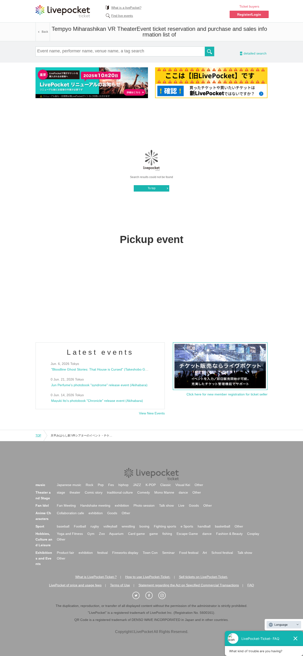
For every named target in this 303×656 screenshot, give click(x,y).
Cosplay (253, 534)
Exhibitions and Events (44, 558)
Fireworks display (125, 553)
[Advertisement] (151, 123)
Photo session (144, 505)
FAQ (250, 585)
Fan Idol (42, 505)
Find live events (122, 16)
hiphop (123, 485)
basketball (222, 526)
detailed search (255, 53)
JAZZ (137, 485)
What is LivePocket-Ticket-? (96, 577)
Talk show (166, 505)
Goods (194, 505)
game (153, 534)
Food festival (188, 553)
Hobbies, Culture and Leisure (44, 539)
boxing (144, 526)
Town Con (150, 553)
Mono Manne (164, 492)
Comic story (93, 492)
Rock (89, 485)
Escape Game (187, 534)
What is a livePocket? (126, 7)
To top (152, 188)
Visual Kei (182, 485)
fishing (167, 534)
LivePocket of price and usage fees (75, 585)
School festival (222, 553)
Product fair (65, 553)
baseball (63, 526)
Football (80, 526)
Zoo (102, 534)
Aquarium (116, 534)
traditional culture (120, 492)
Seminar (168, 553)
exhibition (122, 505)
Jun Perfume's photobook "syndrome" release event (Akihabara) (99, 385)
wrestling (128, 526)
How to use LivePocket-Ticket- (147, 577)
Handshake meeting (95, 505)
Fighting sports (165, 526)
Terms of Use (120, 585)
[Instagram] (164, 596)
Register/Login (249, 14)
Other (199, 485)
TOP (38, 435)
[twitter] (138, 596)
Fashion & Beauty (229, 534)
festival (102, 553)
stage (61, 492)
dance (183, 492)
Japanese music (69, 485)
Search (209, 51)
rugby (94, 526)
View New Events (152, 413)
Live (181, 505)
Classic (165, 485)
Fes (111, 485)
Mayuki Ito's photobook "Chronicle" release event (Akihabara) (97, 401)
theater (75, 492)
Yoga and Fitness (70, 534)
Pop (101, 485)
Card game (136, 534)
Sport (40, 526)
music (40, 485)
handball (204, 526)
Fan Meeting (66, 505)
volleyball (110, 526)
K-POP (151, 485)
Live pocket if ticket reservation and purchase (63, 11)
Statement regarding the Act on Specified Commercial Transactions (188, 585)
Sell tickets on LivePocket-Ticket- (203, 577)
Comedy (143, 492)
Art (205, 553)
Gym (90, 534)
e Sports (187, 526)
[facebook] (151, 596)
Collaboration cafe (70, 513)
